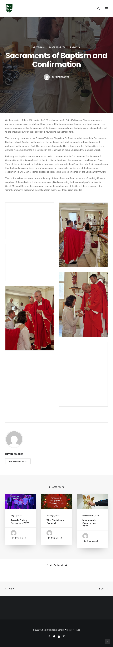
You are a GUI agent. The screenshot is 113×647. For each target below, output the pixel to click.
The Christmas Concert (55, 522)
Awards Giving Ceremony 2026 (20, 522)
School (55, 47)
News (62, 47)
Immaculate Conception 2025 (89, 523)
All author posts (18, 461)
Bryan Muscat (61, 77)
